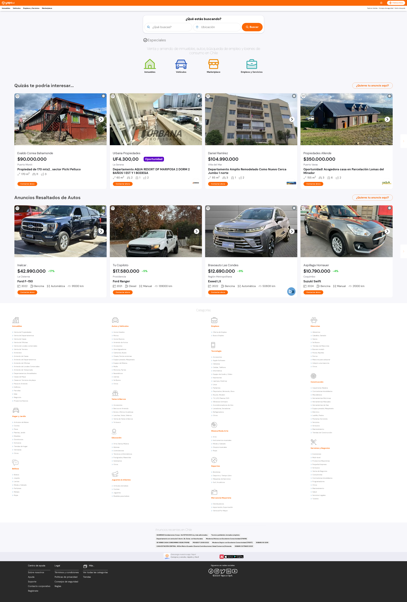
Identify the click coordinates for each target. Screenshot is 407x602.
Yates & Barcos (119, 399)
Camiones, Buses (120, 353)
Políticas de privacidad (66, 576)
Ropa (16, 495)
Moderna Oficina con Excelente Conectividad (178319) (226, 539)
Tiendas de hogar (21, 446)
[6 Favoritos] (303, 208)
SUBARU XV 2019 (262, 542)
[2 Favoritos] (17, 96)
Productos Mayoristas (321, 461)
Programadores (318, 481)
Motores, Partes (120, 370)
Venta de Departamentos (24, 335)
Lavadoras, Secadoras (221, 408)
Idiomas (116, 447)
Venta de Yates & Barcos (123, 419)
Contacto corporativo (39, 586)
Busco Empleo (218, 335)
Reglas (58, 586)
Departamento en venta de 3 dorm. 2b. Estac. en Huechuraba (180, 539)
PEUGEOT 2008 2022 (201, 542)
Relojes (16, 492)
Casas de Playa (20, 377)
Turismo (315, 499)
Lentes (16, 481)
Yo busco (117, 422)
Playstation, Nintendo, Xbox (223, 391)
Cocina (16, 426)
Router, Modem (219, 395)
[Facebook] (211, 571)
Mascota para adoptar (321, 359)
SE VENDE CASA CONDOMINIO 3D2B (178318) (173, 542)
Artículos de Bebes (21, 422)
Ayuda (31, 576)
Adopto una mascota (320, 363)
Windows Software (220, 402)
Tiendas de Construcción (322, 432)
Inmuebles (6, 8)
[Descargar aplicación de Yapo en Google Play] (238, 556)
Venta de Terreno (21, 349)
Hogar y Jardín (19, 416)
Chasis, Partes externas (123, 356)
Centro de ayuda (399, 8)
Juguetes (117, 493)
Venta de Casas (20, 339)
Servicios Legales (319, 495)
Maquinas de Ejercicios (222, 479)
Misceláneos (317, 395)
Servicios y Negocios (320, 448)
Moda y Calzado (20, 485)
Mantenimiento (318, 429)
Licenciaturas (119, 450)
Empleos (215, 326)
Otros (16, 453)
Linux (215, 384)
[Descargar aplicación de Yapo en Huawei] (221, 556)
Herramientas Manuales (321, 402)
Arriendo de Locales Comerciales (27, 366)
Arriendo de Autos (121, 342)
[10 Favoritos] (208, 96)
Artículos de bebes (121, 486)
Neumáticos (118, 373)
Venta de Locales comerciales (25, 346)
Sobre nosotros (36, 572)
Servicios (315, 422)
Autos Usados (119, 332)
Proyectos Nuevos (21, 401)
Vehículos (17, 8)
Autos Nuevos (119, 339)
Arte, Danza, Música (121, 444)
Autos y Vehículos (120, 326)
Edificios (17, 387)
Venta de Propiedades (22, 332)
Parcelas (17, 390)
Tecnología (216, 351)
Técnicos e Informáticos (123, 454)
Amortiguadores (120, 349)
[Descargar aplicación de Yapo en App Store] (229, 556)
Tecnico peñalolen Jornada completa (225, 535)
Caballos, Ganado (319, 335)
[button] (101, 119)
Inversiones (316, 454)
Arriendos (18, 353)
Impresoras (217, 378)
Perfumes (17, 488)
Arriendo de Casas (21, 356)
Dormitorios (18, 439)
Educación (116, 437)
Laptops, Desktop (220, 381)
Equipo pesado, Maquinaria (124, 359)
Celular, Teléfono (219, 367)
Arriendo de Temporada (23, 370)
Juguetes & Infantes (121, 480)
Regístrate (33, 590)
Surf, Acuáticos (219, 482)
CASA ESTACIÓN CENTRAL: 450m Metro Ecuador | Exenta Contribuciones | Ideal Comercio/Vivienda (194, 546)
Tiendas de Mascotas (320, 346)
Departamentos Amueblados (25, 373)
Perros (315, 356)
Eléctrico (315, 412)
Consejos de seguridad (386, 8)
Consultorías (317, 475)
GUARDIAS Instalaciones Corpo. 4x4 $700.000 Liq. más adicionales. (182, 535)
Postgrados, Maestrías (122, 457)
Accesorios (118, 346)
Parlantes (216, 388)
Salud (314, 492)
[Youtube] (235, 571)
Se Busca (117, 380)
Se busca (17, 443)
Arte (215, 437)
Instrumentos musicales (222, 440)
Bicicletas (216, 472)
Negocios (17, 397)
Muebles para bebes (121, 496)
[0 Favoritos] (113, 96)
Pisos (16, 429)
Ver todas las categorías (95, 572)
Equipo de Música (120, 363)
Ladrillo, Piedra (318, 415)
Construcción (317, 382)
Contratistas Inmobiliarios (322, 391)
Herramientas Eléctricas (321, 398)
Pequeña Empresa (319, 464)
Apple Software (219, 360)
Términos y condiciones (67, 572)
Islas (15, 394)
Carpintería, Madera (320, 388)
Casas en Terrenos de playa (25, 380)
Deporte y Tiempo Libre (222, 475)
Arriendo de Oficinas (22, 363)
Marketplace (47, 8)
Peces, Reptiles (318, 353)
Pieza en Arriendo (21, 384)
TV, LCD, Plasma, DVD (221, 398)
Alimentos (316, 332)
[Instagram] (217, 571)
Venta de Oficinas (21, 342)
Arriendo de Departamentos (25, 359)
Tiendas (87, 576)
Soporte (32, 581)
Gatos (314, 339)
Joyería (17, 478)
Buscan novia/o (318, 349)
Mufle (116, 366)
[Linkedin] (229, 571)
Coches (116, 489)
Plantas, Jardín (19, 432)
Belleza (15, 468)
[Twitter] (223, 571)
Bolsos (16, 475)
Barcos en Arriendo (121, 408)
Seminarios (118, 461)
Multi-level (316, 457)
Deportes (215, 466)
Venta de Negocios (319, 471)
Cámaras (216, 364)
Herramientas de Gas (320, 405)
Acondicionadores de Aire (223, 405)
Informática (217, 371)
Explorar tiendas (372, 8)
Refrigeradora (218, 412)
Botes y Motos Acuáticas (123, 412)
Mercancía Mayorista (221, 498)
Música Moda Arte (219, 431)
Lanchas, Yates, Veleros (123, 415)
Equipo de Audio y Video (222, 374)
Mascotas (315, 326)
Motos (116, 335)
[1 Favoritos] (17, 208)
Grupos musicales (220, 447)
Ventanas (17, 450)
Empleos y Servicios (31, 8)
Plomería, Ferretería (319, 419)
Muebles (17, 436)
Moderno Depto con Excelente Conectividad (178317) (232, 542)
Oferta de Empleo (220, 332)
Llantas (116, 377)
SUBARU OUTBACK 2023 (244, 546)
